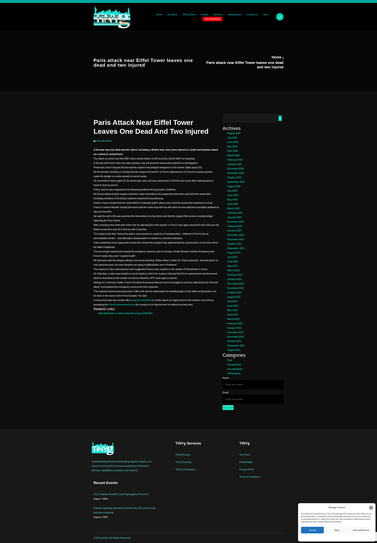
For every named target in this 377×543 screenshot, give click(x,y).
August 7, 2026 (101, 499)
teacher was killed (141, 300)
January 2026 (234, 164)
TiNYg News (233, 373)
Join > (266, 14)
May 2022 (232, 310)
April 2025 (232, 204)
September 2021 (236, 345)
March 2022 (233, 319)
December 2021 (235, 332)
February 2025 (235, 213)
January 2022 (234, 328)
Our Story (172, 14)
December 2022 (235, 283)
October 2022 (234, 292)
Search (280, 118)
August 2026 (233, 133)
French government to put (121, 304)
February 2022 (235, 323)
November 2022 (235, 288)
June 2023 (232, 261)
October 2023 (234, 244)
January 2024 (234, 230)
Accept (312, 530)
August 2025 (233, 186)
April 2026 (232, 151)
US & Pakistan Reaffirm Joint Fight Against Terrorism (121, 494)
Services (217, 14)
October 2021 (234, 341)
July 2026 (232, 137)
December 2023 (235, 235)
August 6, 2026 (101, 517)
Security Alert (234, 364)
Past (229, 360)
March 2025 (233, 208)
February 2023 (235, 275)
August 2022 (233, 297)
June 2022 (232, 306)
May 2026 (232, 146)
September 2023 (236, 248)
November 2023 (235, 239)
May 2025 (232, 199)
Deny (336, 530)
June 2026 (232, 142)
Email (226, 392)
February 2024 (235, 226)
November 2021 (235, 337)
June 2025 (232, 195)
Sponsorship (234, 14)
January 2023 (234, 279)
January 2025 (234, 217)
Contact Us (252, 14)
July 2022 (232, 301)
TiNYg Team (188, 14)
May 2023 (232, 266)
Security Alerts (212, 19)
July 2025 (232, 191)
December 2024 (235, 221)
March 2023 (233, 270)
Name (226, 378)
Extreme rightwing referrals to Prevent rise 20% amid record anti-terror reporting (124, 510)
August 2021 (233, 350)
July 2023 (232, 257)
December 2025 (235, 168)
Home (159, 14)
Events (204, 14)
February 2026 (235, 160)
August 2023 (233, 252)
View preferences (361, 530)
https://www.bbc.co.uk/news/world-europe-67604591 (125, 313)
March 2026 (233, 155)
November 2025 (235, 173)
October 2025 (234, 177)
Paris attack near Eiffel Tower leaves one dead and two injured (244, 65)
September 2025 (236, 182)
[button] (371, 507)
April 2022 (232, 314)
